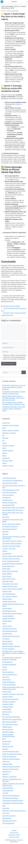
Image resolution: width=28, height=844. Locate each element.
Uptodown (8, 106)
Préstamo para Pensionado (10, 699)
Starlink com (6, 744)
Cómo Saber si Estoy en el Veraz (12, 541)
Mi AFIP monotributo (8, 649)
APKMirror (18, 104)
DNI (3, 435)
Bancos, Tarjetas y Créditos (10, 430)
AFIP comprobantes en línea (10, 490)
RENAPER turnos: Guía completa (12, 719)
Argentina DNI (6, 497)
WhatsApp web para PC (9, 821)
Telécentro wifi (6, 771)
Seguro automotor (7, 729)
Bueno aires (5, 517)
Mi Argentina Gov (7, 662)
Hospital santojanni (8, 616)
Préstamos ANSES (7, 704)
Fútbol (4, 448)
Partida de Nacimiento (9, 684)
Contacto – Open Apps (9, 548)
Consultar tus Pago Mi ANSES (11, 546)
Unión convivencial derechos (10, 795)
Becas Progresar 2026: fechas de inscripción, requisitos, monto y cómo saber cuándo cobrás (13, 398)
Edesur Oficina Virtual (8, 579)
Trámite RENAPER (7, 788)
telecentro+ (5, 774)
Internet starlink (7, 621)
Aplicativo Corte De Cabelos (11, 306)
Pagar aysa (5, 677)
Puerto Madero (6, 709)
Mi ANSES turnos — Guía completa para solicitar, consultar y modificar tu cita (13, 653)
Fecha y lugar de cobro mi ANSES (12, 589)
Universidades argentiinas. (10, 798)
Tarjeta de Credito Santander (11, 759)
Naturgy (4, 453)
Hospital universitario (8, 618)
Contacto (14, 830)
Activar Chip (5, 423)
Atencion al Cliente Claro (9, 502)
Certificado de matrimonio (10, 526)
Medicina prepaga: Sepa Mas (11, 646)
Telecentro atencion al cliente (11, 766)
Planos (4, 455)
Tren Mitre (5, 793)
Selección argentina (8, 732)
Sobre (4, 739)
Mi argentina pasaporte (9, 664)
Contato (4, 551)
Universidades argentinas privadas (12, 800)
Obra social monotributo (9, 674)
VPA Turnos (5, 813)
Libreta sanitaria (7, 633)
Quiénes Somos (7, 712)
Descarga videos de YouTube (11, 558)
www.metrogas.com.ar (9, 478)
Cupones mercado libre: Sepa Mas (12, 556)
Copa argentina (6, 553)
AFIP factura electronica (9, 492)
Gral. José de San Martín (9, 596)
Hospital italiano (7, 608)
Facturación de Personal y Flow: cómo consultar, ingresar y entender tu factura (13, 408)
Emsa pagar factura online (10, 584)
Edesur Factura (6, 576)
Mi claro (4, 667)
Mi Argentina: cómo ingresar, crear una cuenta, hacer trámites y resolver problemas (13, 387)
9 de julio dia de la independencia (12, 480)
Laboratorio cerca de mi (9, 628)
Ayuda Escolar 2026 (8, 505)
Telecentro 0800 (7, 764)
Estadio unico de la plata (9, 586)
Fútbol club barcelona (8, 594)
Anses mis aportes (7, 495)
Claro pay (5, 534)
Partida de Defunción (8, 682)
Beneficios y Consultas (9, 433)
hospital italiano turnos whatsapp (12, 613)
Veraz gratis (5, 808)
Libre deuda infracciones (9, 631)
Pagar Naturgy (6, 679)
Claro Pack (5, 531)
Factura (4, 443)
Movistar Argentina (8, 672)
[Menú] (27, 1)
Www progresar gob (8, 823)
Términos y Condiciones (9, 776)
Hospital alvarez (7, 599)
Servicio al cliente (7, 460)
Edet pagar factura (7, 581)
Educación (5, 438)
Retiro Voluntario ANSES (9, 722)
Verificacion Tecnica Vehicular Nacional (14, 810)
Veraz (4, 805)
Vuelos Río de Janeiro (8, 815)
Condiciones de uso (14, 837)
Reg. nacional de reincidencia (11, 717)
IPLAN (4, 623)
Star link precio (6, 741)
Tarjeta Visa (5, 761)
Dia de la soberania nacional (10, 561)
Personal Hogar (6, 691)
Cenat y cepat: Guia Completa (11, 524)
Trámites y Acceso (7, 465)
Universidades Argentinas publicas (12, 803)
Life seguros (6, 638)
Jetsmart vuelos (7, 626)
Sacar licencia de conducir (10, 724)
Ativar (4, 428)
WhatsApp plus (6, 818)
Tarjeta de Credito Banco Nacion (12, 754)
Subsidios (5, 749)
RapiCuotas (5, 714)
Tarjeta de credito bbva (9, 756)
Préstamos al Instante (8, 701)
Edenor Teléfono (7, 574)
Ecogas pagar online (8, 566)
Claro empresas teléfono (9, 529)
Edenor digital (6, 568)
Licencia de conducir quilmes (11, 636)
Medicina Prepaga (7, 643)
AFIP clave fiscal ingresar (9, 483)
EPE (3, 440)
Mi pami (4, 669)
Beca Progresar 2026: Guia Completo (13, 507)
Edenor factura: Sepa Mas (10, 571)
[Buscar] (24, 372)
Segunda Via (6, 458)
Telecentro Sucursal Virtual (10, 769)
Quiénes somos (14, 832)
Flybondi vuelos (7, 591)
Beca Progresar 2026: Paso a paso (12, 510)
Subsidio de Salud (7, 746)
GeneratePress (14, 841)
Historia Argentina (7, 450)
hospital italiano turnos (9, 611)
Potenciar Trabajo (7, 696)
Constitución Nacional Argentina (12, 543)
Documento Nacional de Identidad (12, 563)
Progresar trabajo (7, 707)
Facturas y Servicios (8, 445)
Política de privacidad (14, 834)
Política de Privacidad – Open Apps (12, 694)
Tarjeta (4, 463)
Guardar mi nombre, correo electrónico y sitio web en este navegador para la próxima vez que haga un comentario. (14, 357)
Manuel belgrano (7, 641)
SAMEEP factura (7, 727)
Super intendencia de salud (10, 751)
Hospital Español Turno (9, 601)
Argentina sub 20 (7, 500)
